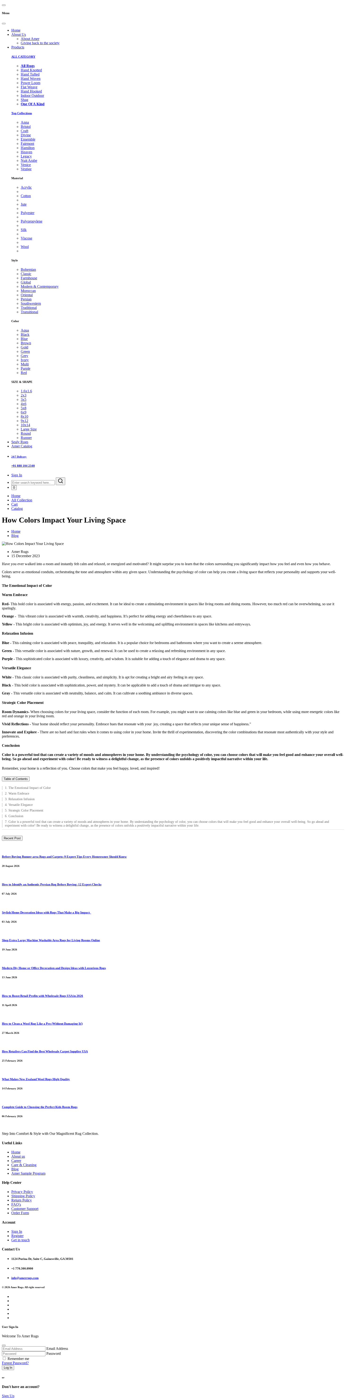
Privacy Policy (22, 1192)
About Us (18, 34)
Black (25, 335)
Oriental (27, 295)
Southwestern (31, 303)
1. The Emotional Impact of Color (28, 788)
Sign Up (8, 1396)
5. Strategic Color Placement (24, 810)
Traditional (29, 308)
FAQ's (16, 1204)
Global (26, 282)
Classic (26, 274)
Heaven (26, 152)
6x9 (23, 412)
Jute (24, 204)
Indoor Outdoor (32, 95)
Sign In (16, 475)
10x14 (25, 425)
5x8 (23, 408)
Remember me (18, 1359)
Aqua (25, 330)
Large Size (29, 429)
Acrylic (26, 187)
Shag (24, 100)
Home (15, 30)
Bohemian (28, 270)
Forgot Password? (15, 1363)
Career (16, 1161)
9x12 (24, 421)
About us (18, 1156)
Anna (25, 122)
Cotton (26, 196)
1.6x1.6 (26, 391)
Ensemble (28, 139)
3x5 (23, 400)
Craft (24, 131)
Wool (25, 247)
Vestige (26, 169)
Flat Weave (29, 87)
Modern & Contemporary (40, 286)
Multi (25, 364)
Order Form (20, 1213)
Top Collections (21, 113)
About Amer (30, 39)
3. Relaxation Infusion (20, 799)
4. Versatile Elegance (19, 805)
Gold (24, 347)
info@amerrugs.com (25, 1278)
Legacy (26, 156)
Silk (24, 230)
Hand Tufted (30, 74)
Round (26, 433)
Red (24, 373)
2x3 (23, 395)
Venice (26, 165)
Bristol (26, 127)
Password (53, 1353)
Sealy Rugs (19, 442)
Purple (25, 368)
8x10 (24, 416)
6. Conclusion (14, 816)
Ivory (25, 360)
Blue (24, 339)
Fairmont (27, 144)
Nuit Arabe (29, 160)
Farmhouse (29, 278)
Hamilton (28, 148)
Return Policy (21, 1200)
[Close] (4, 23)
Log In (8, 1367)
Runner (26, 438)
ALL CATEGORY (23, 56)
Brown (26, 343)
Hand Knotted (31, 70)
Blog (15, 536)
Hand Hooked (31, 91)
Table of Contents (16, 779)
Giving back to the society (40, 43)
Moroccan (28, 291)
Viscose (26, 238)
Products (17, 47)
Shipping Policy (23, 1196)
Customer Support (24, 1209)
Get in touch (20, 1240)
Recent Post (12, 838)
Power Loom (30, 83)
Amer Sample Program (28, 1173)
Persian (26, 299)
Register (17, 1236)
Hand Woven (30, 79)
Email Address (57, 1349)
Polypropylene (31, 221)
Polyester (27, 213)
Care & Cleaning (23, 1165)
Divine (26, 135)
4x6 (23, 404)
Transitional (29, 312)
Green (25, 351)
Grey (24, 356)
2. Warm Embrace (17, 793)
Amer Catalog (21, 446)
